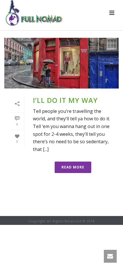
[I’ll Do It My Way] (61, 63)
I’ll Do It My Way (65, 100)
